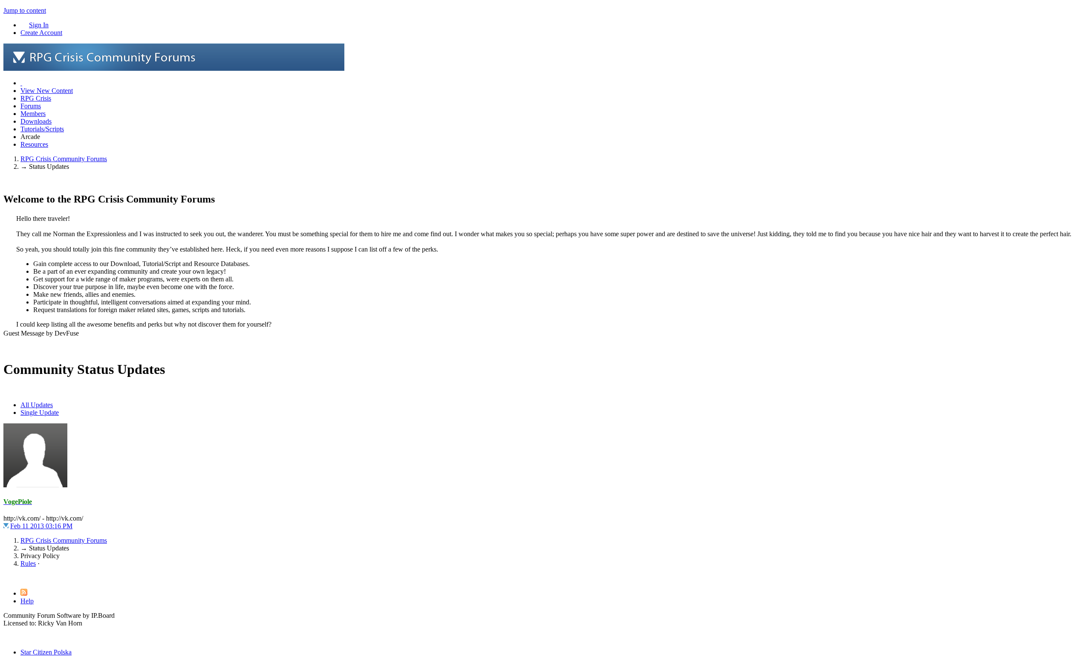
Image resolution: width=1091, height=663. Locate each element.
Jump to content (24, 10)
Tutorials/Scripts (42, 129)
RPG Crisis (35, 98)
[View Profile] (35, 485)
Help (27, 601)
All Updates (36, 404)
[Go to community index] (173, 68)
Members (33, 113)
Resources (34, 144)
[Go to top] (6, 578)
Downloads (36, 121)
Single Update (39, 412)
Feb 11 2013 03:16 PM (41, 526)
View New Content (46, 90)
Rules (28, 563)
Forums (30, 106)
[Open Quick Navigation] (21, 83)
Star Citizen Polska (46, 652)
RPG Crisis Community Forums (63, 540)
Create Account (41, 32)
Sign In (39, 25)
